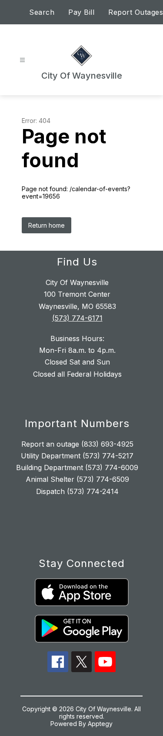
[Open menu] (22, 60)
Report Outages (135, 12)
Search (41, 12)
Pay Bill (81, 12)
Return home (46, 225)
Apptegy (100, 723)
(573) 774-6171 (77, 318)
